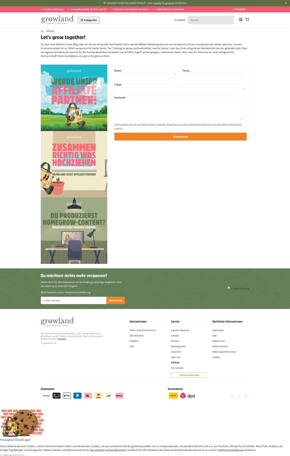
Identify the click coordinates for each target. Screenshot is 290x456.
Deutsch (240, 9)
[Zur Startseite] (57, 20)
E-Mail (117, 84)
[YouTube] (239, 396)
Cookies (216, 357)
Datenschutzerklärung (230, 450)
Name (117, 70)
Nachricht (120, 97)
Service (175, 321)
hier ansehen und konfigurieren (108, 450)
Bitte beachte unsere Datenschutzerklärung (65, 292)
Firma (186, 70)
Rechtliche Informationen (227, 321)
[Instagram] (245, 396)
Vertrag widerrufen (189, 375)
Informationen (138, 321)
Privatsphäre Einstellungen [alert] (15, 440)
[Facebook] (232, 396)
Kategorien (90, 20)
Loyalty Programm (163, 3)
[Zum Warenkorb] (247, 20)
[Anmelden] (241, 20)
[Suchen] (230, 20)
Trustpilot (179, 20)
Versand (62, 338)
